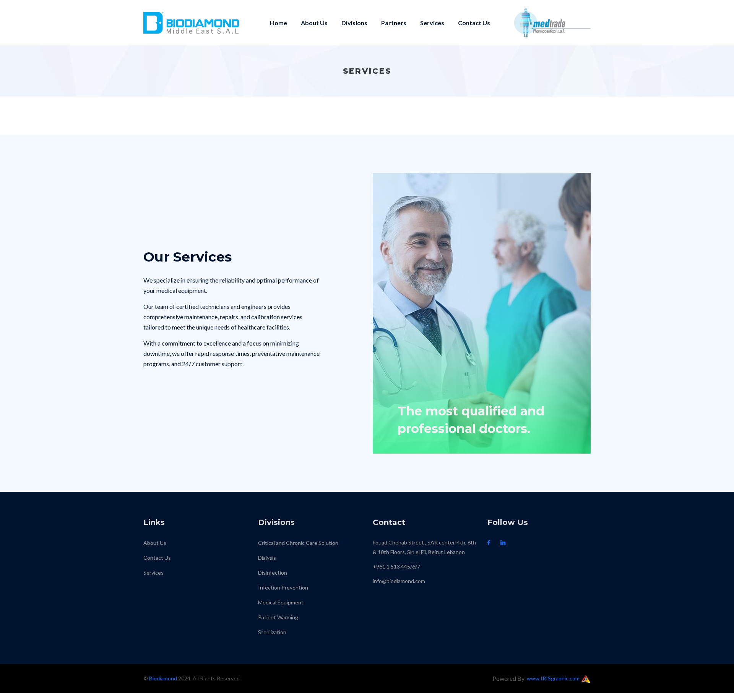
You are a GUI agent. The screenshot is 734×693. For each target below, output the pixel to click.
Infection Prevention (283, 587)
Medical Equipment (281, 602)
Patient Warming (278, 617)
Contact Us (474, 22)
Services (432, 22)
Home (278, 22)
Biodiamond (163, 678)
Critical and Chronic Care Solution (298, 543)
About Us (314, 22)
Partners (393, 22)
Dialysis (267, 557)
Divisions (354, 22)
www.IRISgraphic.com (554, 678)
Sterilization (272, 632)
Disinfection (272, 572)
